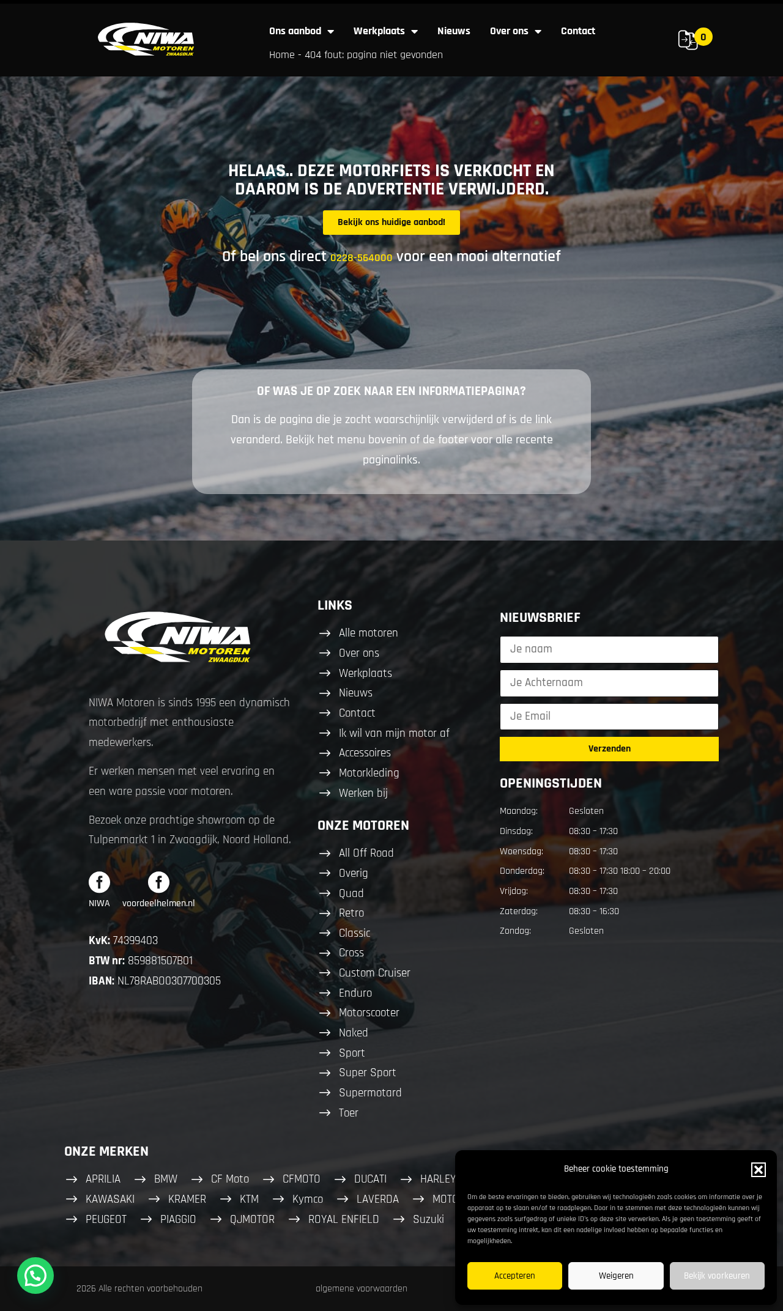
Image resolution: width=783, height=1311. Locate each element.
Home (282, 55)
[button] (758, 1170)
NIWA (99, 903)
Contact (578, 31)
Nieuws (453, 31)
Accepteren (514, 1276)
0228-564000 (361, 258)
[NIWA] (99, 882)
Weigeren (616, 1276)
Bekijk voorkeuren (717, 1276)
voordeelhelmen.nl (158, 903)
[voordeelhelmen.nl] (158, 882)
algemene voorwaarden (361, 1288)
